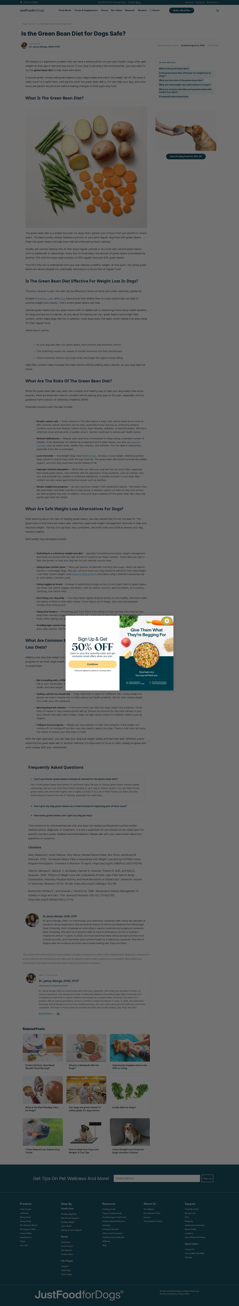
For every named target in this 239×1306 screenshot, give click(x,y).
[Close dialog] (166, 621)
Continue (92, 664)
